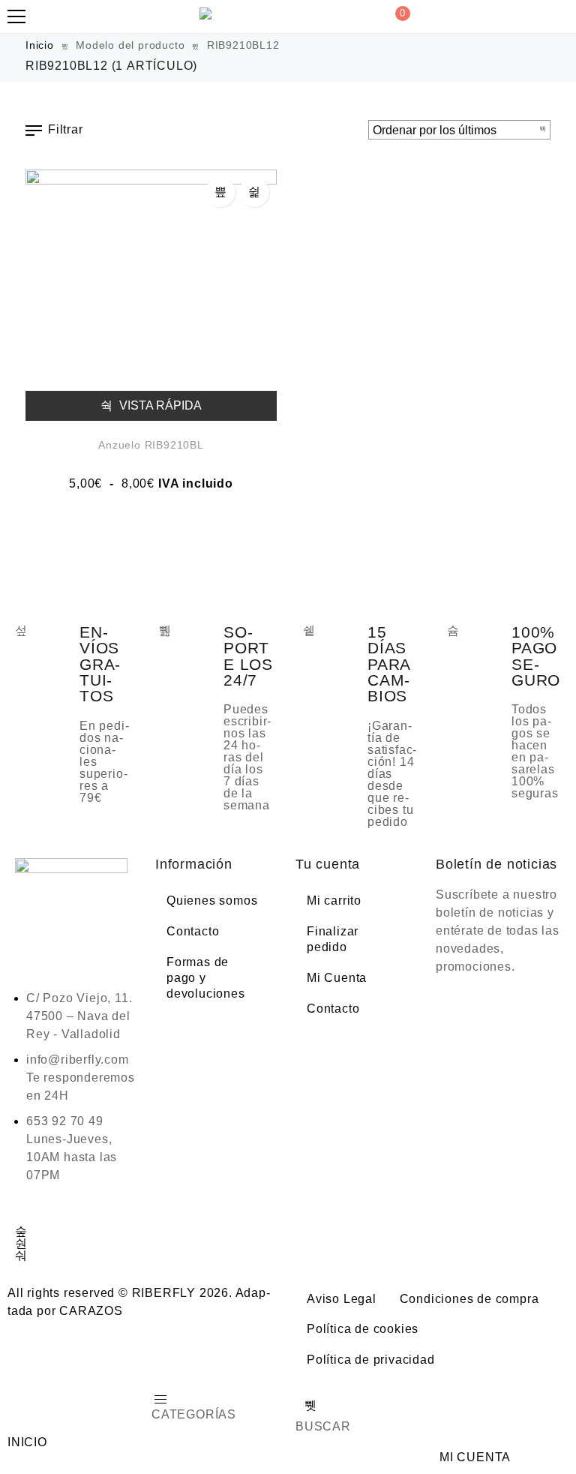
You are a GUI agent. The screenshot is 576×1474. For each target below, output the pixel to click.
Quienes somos (211, 900)
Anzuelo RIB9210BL (151, 445)
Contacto (192, 931)
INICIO (27, 1442)
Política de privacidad (371, 1359)
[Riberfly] (208, 14)
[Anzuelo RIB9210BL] (151, 295)
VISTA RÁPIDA (159, 405)
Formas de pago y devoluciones (205, 978)
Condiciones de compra (469, 1298)
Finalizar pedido (332, 939)
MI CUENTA (475, 1457)
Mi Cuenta (337, 977)
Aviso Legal (341, 1298)
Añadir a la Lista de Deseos (254, 192)
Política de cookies (362, 1328)
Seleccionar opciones (221, 192)
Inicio (40, 45)
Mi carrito (334, 900)
